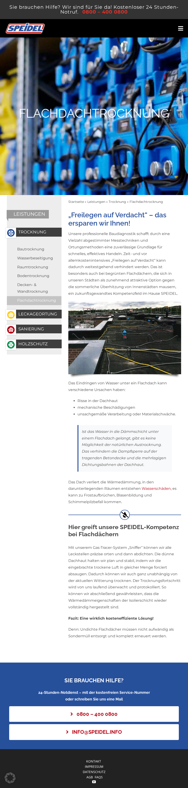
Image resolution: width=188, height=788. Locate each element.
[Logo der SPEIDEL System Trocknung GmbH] (25, 25)
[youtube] (94, 782)
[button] (10, 778)
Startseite (76, 202)
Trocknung (117, 202)
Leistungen (96, 202)
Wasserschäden (156, 488)
